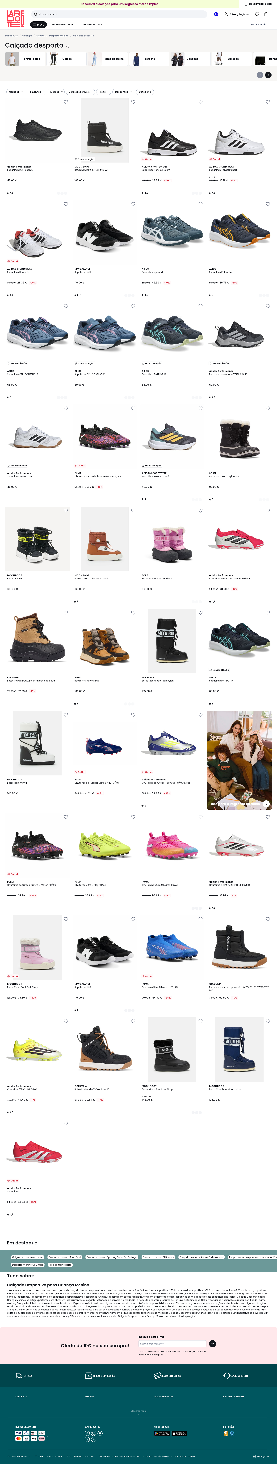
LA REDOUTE (21, 1396)
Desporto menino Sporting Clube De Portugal (112, 1257)
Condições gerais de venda (19, 1456)
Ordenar (14, 91)
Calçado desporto (83, 35)
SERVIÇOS (89, 1396)
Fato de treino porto (60, 1264)
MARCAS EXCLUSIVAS (163, 1396)
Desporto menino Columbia (27, 1264)
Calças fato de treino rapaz (27, 1257)
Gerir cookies (104, 1456)
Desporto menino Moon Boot (65, 1257)
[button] (266, 14)
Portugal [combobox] (261, 1456)
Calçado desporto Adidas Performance (201, 1257)
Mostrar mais (139, 1411)
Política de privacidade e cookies (80, 1456)
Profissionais (258, 24)
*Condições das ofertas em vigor (48, 1456)
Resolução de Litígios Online (157, 1456)
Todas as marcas (91, 24)
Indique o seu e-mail (151, 1337)
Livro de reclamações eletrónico (127, 1456)
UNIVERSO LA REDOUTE (233, 1396)
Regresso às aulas (62, 24)
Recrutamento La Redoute (184, 1456)
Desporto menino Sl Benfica (158, 1257)
